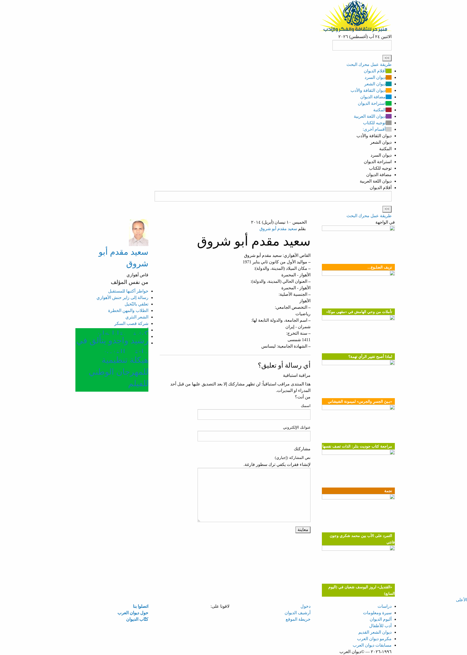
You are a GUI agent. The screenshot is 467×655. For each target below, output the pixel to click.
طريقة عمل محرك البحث (369, 64)
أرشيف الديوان (298, 612)
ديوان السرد (375, 77)
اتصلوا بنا (140, 606)
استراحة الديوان (372, 103)
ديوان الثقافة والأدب (368, 90)
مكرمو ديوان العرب (374, 638)
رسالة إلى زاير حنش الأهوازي (122, 297)
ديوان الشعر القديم (375, 632)
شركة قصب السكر (131, 323)
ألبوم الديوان (381, 619)
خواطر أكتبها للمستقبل (128, 291)
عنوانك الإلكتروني (297, 427)
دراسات (385, 606)
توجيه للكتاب (374, 122)
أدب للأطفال (380, 625)
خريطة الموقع (298, 619)
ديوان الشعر (375, 84)
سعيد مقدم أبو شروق (278, 228)
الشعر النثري (136, 317)
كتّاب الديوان (137, 619)
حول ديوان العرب (133, 612)
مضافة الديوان (373, 97)
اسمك (306, 406)
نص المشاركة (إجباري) (293, 458)
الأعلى (461, 599)
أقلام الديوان (375, 71)
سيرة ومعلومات (377, 612)
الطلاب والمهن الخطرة (128, 310)
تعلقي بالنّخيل (136, 304)
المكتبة (379, 110)
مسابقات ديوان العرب (372, 645)
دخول (306, 606)
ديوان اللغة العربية (370, 116)
